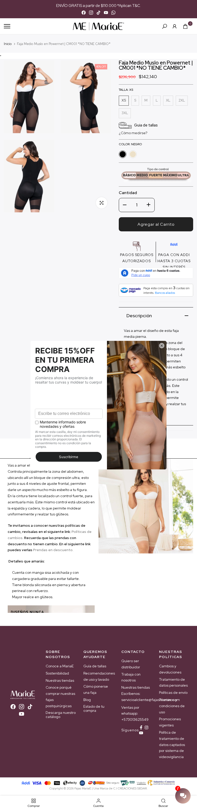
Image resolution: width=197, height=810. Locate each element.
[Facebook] (84, 12)
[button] (133, 133)
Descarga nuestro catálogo (61, 714)
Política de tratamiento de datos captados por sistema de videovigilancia (172, 744)
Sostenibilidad (57, 673)
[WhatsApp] (113, 12)
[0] (185, 26)
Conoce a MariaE (60, 666)
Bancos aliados (165, 293)
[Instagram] (91, 12)
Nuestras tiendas (60, 680)
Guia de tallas (146, 125)
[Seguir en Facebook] (141, 727)
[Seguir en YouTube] (141, 733)
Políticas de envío (173, 692)
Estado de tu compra (93, 708)
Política (78, 531)
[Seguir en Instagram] (146, 727)
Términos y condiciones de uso (172, 705)
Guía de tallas (94, 666)
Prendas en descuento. (53, 550)
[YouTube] (106, 12)
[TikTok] (98, 12)
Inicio (8, 44)
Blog (87, 699)
